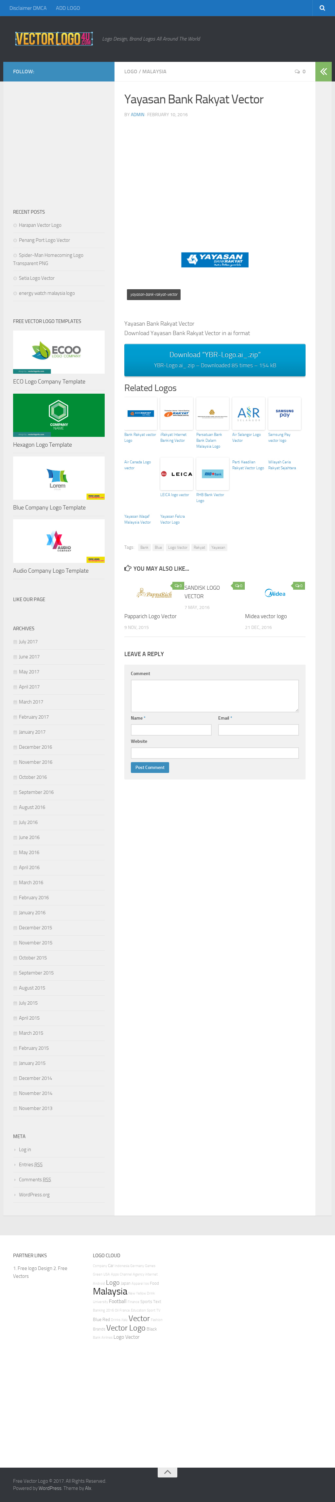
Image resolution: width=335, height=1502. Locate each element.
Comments (35, 1180)
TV (158, 1310)
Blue (158, 547)
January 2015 (32, 1063)
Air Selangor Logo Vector (246, 437)
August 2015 (32, 988)
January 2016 (32, 913)
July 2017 (28, 642)
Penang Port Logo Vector (44, 240)
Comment (140, 673)
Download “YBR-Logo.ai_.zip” (215, 359)
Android (99, 1283)
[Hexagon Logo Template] (59, 415)
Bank (144, 547)
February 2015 (34, 1048)
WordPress (50, 1488)
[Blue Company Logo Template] (59, 478)
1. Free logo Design (32, 1268)
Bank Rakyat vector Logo (140, 437)
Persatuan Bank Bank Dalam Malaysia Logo (209, 440)
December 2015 (35, 928)
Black (152, 1329)
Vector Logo (126, 1327)
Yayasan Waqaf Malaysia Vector (137, 519)
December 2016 (35, 747)
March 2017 (31, 702)
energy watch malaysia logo (47, 293)
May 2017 (29, 672)
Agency (138, 1274)
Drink (151, 1293)
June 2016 (29, 837)
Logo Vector (177, 547)
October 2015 (33, 958)
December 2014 (35, 1078)
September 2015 (36, 973)
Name (138, 718)
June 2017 (29, 657)
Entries (31, 1165)
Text (157, 1301)
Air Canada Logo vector (137, 465)
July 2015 (28, 1003)
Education (138, 1310)
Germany (137, 1266)
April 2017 (29, 687)
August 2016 (32, 807)
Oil (116, 1310)
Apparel (137, 1283)
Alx (88, 1488)
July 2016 (28, 822)
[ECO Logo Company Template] (59, 352)
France (124, 1310)
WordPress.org (34, 1195)
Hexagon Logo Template (42, 444)
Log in (25, 1150)
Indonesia (122, 1266)
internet (151, 1274)
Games (150, 1266)
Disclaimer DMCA (28, 8)
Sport (151, 1310)
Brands (99, 1329)
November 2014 (35, 1093)
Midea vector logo (266, 616)
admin (137, 114)
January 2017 (32, 732)
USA (106, 1274)
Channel (126, 1274)
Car (111, 1265)
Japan (126, 1283)
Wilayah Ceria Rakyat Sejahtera (282, 465)
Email (225, 718)
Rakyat (199, 547)
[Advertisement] (229, 169)
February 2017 (34, 717)
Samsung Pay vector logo (279, 437)
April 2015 (29, 1018)
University (100, 1302)
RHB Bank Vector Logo (210, 497)
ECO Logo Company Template (49, 381)
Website (139, 741)
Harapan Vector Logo (40, 225)
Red (106, 1319)
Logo (130, 71)
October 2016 (33, 777)
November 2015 (35, 943)
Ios (146, 1283)
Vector (139, 1318)
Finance (133, 1302)
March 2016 (31, 882)
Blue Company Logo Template (49, 507)
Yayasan (218, 547)
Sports (146, 1301)
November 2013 (35, 1108)
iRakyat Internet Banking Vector (173, 437)
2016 (110, 1310)
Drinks (115, 1320)
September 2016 (36, 792)
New (131, 1293)
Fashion (157, 1320)
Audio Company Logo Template (51, 570)
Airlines (107, 1337)
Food (154, 1283)
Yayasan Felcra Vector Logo (172, 519)
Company (100, 1266)
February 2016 (34, 898)
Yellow (141, 1293)
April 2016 (29, 867)
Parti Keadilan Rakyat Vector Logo (248, 465)
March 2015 (31, 1033)
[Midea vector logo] (275, 593)
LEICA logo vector (174, 494)
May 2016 (29, 852)
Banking (99, 1310)
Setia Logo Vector (37, 278)
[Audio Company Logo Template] (59, 541)
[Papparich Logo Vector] (154, 593)
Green (97, 1274)
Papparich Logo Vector (150, 616)
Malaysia (154, 71)
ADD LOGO (68, 8)
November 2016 (35, 762)
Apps (115, 1274)
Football (118, 1301)
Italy (124, 1320)
